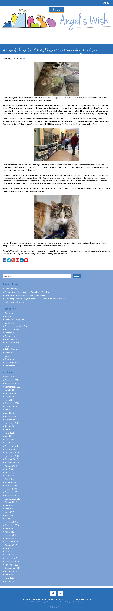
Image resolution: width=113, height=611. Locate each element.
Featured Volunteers (14, 329)
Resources (10, 352)
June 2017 (9, 548)
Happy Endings (11, 339)
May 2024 (9, 400)
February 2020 (11, 485)
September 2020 (12, 462)
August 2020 (11, 466)
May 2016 (9, 581)
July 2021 (9, 429)
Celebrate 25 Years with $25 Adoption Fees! (25, 295)
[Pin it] (17, 260)
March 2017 (10, 554)
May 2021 (9, 436)
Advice (8, 316)
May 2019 (9, 512)
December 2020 (12, 452)
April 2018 (9, 531)
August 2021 (11, 426)
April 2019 (9, 515)
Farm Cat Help (11, 288)
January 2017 (11, 558)
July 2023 (9, 409)
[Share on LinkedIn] (22, 260)
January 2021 (11, 449)
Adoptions (9, 313)
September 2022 (12, 419)
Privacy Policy (56, 607)
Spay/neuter (10, 359)
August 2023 (11, 406)
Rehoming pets (12, 349)
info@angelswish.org (84, 599)
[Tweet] (9, 260)
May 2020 (9, 475)
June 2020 (9, 472)
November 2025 (12, 383)
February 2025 (11, 393)
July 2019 (9, 505)
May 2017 (9, 551)
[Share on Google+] (13, 260)
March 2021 (10, 442)
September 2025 (12, 386)
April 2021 (9, 439)
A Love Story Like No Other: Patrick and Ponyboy (27, 292)
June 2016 (9, 578)
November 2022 (12, 416)
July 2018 (9, 528)
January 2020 (11, 489)
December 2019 (12, 492)
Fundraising (10, 336)
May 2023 (9, 413)
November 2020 (12, 456)
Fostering (9, 332)
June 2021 (9, 433)
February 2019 (11, 522)
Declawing (9, 323)
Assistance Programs (14, 319)
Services (9, 356)
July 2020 (9, 469)
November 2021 (12, 423)
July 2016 (9, 574)
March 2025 (10, 390)
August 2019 (11, 502)
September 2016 (12, 568)
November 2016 (12, 564)
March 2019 (10, 518)
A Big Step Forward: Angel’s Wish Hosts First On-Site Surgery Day (35, 298)
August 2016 (11, 571)
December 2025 (12, 380)
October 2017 (11, 541)
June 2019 (9, 508)
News (22, 58)
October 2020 (11, 459)
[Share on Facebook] (4, 260)
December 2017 (12, 538)
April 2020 (9, 479)
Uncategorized (11, 362)
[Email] (26, 260)
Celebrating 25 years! (15, 302)
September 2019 (12, 498)
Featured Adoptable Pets (16, 326)
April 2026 (9, 376)
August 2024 (11, 396)
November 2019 (12, 495)
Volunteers (10, 365)
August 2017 (11, 545)
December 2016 (12, 561)
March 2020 (10, 482)
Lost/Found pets (12, 342)
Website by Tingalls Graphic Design (71, 602)
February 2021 (11, 446)
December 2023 (12, 403)
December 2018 (12, 525)
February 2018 (11, 535)
